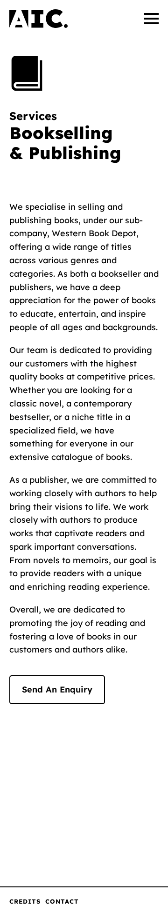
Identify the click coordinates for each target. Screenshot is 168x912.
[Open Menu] (151, 18)
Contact (62, 901)
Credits (25, 901)
